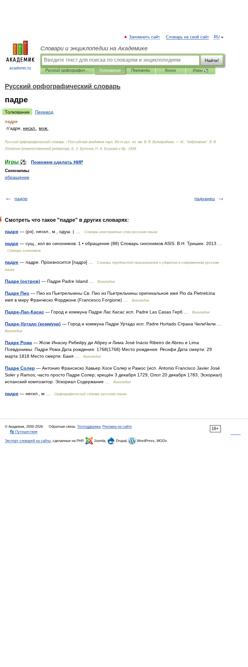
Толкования (109, 70)
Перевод (44, 112)
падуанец (204, 198)
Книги (170, 70)
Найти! (212, 60)
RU (217, 37)
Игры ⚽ (201, 70)
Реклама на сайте (117, 426)
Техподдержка (88, 426)
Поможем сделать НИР (57, 162)
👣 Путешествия (23, 432)
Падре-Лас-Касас (24, 311)
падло (21, 198)
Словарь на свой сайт (187, 37)
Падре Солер (20, 368)
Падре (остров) (22, 281)
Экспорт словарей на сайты (28, 441)
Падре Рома (18, 342)
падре (11, 231)
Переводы (140, 70)
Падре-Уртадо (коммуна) (33, 323)
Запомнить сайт (144, 37)
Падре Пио (17, 293)
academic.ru (20, 68)
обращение (17, 177)
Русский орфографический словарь (67, 70)
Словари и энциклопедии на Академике (94, 48)
